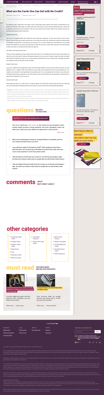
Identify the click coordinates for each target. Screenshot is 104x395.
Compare (92, 50)
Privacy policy (23, 330)
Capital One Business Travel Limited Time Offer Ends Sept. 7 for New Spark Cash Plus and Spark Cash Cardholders (20, 289)
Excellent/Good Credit (59, 250)
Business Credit (16, 255)
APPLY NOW (83, 46)
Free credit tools (36, 330)
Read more (60, 132)
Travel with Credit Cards (38, 242)
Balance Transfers (60, 241)
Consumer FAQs (7, 335)
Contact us (48, 333)
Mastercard (15, 249)
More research (51, 305)
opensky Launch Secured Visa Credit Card (86, 17)
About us (47, 330)
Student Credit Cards (15, 245)
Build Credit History (58, 238)
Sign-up (98, 331)
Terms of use (22, 333)
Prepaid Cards (15, 241)
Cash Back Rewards (36, 238)
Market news (6, 330)
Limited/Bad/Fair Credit (60, 245)
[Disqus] (38, 204)
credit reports (32, 125)
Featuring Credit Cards (16, 238)
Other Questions (60, 254)
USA (78, 342)
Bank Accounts (16, 258)
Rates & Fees (80, 42)
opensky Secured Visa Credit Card (87, 91)
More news (20, 305)
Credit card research (8, 333)
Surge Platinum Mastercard (85, 59)
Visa (12, 252)
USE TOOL (83, 144)
